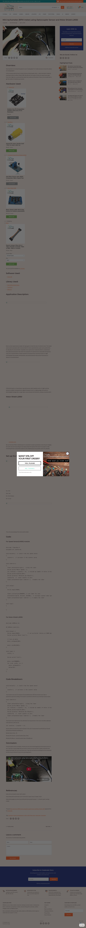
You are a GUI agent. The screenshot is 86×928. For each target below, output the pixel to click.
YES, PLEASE (30, 463)
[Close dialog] (67, 453)
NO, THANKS (29, 468)
